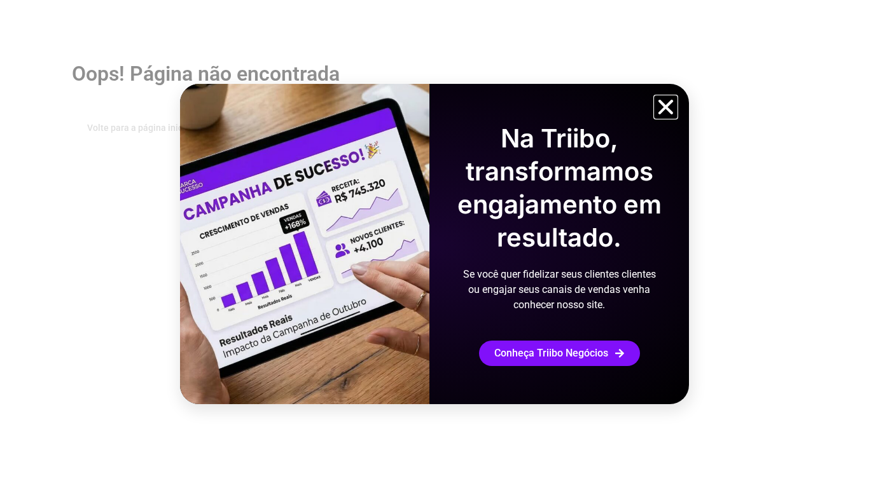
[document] (434, 244)
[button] (665, 107)
